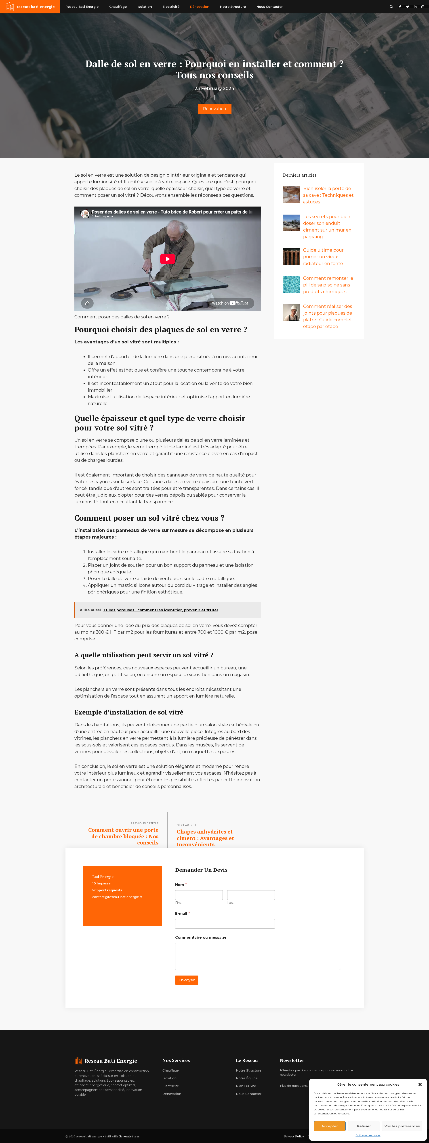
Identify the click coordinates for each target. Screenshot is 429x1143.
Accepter (330, 1126)
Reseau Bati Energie (82, 7)
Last (230, 903)
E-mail (182, 913)
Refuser (364, 1126)
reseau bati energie (36, 6)
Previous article (144, 823)
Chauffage (118, 7)
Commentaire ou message (201, 937)
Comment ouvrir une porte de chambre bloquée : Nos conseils (123, 836)
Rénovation (199, 7)
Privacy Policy (294, 1136)
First (178, 903)
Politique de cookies (368, 1135)
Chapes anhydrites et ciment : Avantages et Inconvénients (205, 838)
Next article (187, 825)
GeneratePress (129, 1136)
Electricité (171, 7)
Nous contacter (248, 1094)
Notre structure (248, 1070)
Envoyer (187, 980)
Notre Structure (233, 7)
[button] (420, 1084)
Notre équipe (247, 1078)
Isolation (144, 7)
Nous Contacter (270, 7)
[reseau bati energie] (9, 6)
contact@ (100, 897)
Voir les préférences (402, 1126)
